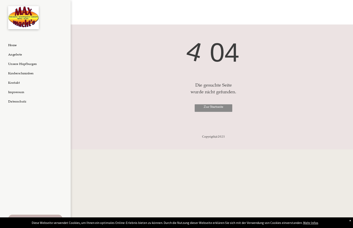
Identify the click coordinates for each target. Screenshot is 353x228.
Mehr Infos (310, 223)
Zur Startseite (213, 107)
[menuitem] (33, 45)
